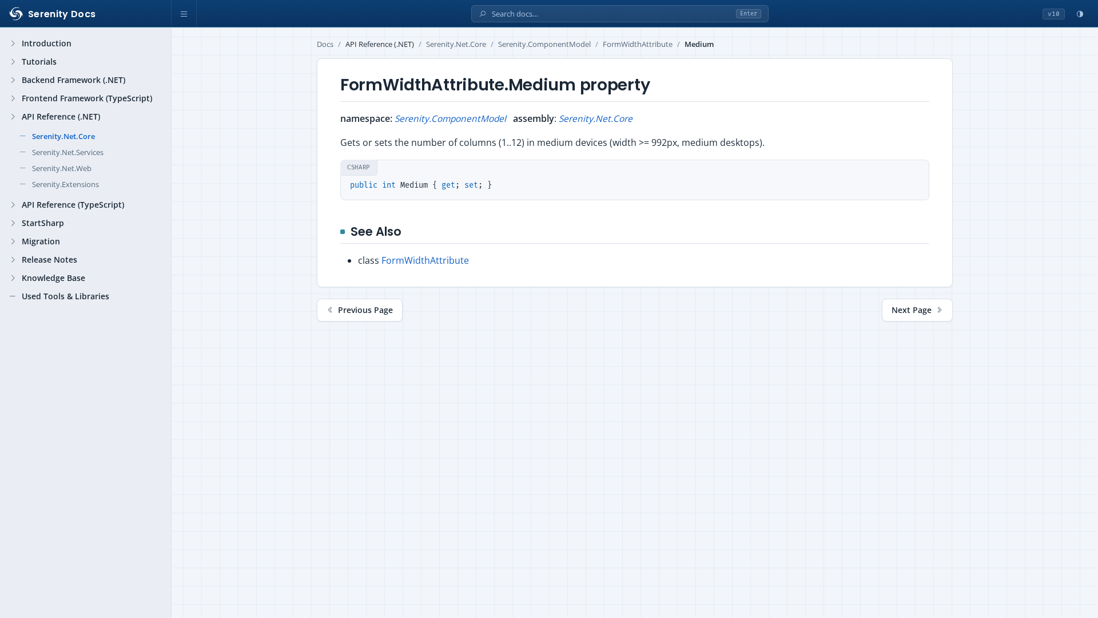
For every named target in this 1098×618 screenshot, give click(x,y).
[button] (184, 13)
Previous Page (365, 310)
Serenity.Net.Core (456, 44)
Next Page (912, 310)
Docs (325, 44)
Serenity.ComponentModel (544, 44)
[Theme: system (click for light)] (1080, 14)
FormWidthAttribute (638, 44)
